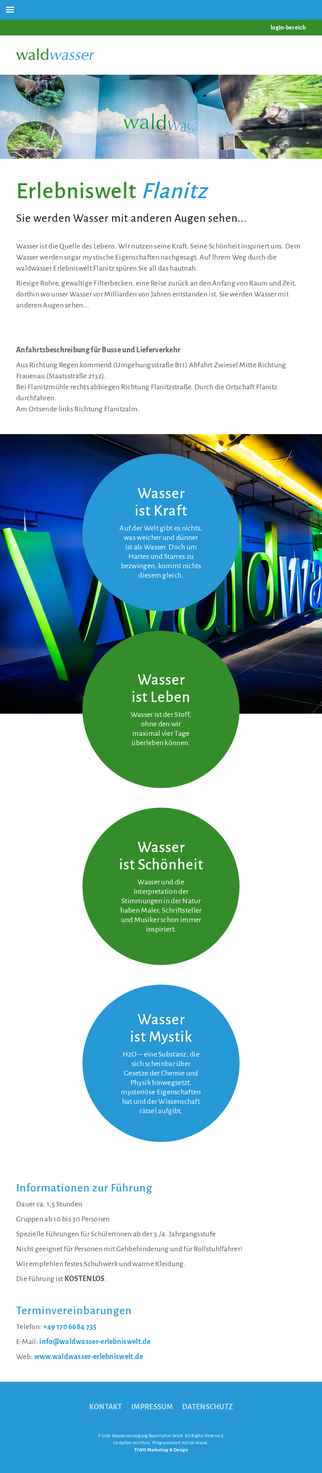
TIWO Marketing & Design (161, 1449)
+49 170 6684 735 (70, 1327)
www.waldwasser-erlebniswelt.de (88, 1357)
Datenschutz (207, 1407)
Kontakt (105, 1407)
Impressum (152, 1407)
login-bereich (288, 27)
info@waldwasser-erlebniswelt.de (94, 1342)
